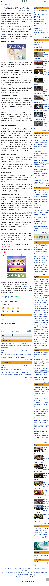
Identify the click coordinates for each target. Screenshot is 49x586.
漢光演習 (37, 283)
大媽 (35, 318)
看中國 (36, 306)
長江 (46, 287)
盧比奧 (39, 281)
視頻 (35, 445)
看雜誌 (22, 572)
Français (22, 577)
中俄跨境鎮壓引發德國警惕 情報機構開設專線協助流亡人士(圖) (41, 176)
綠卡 (40, 335)
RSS (29, 570)
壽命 (45, 345)
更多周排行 (46, 274)
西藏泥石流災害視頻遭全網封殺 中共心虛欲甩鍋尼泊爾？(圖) (41, 422)
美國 (42, 298)
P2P (34, 320)
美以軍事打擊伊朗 (38, 42)
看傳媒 (30, 572)
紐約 (23, 575)
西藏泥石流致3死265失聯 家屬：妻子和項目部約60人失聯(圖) (41, 438)
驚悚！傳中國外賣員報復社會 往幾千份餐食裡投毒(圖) (14, 343)
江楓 (35, 537)
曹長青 (46, 537)
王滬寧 (39, 300)
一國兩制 (41, 306)
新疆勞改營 (43, 329)
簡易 (43, 528)
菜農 (30, 19)
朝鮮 (39, 308)
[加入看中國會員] (16, 272)
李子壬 (38, 537)
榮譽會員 (17, 284)
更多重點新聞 (45, 130)
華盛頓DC (26, 575)
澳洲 (37, 337)
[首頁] (24, 2)
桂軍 (43, 337)
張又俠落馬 (36, 44)
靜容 (40, 535)
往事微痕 (41, 289)
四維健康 (42, 537)
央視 (42, 331)
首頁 (2, 4)
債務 (36, 310)
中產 (45, 314)
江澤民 (43, 300)
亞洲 (42, 555)
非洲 (45, 555)
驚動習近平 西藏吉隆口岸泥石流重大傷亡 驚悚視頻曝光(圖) (16, 354)
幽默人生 (38, 343)
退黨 (46, 291)
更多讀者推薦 (28, 377)
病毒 (42, 281)
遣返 (44, 333)
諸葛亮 (45, 341)
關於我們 (15, 568)
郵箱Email (36, 561)
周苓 (35, 533)
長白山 (41, 327)
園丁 (44, 533)
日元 (42, 312)
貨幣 (44, 310)
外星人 (42, 345)
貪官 (35, 304)
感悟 (45, 343)
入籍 (37, 335)
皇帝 (42, 341)
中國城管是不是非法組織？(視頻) (46, 501)
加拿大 (42, 308)
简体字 (18, 577)
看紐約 (26, 572)
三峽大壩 (38, 287)
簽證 (47, 333)
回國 (35, 335)
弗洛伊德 (41, 294)
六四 (43, 291)
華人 (45, 331)
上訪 (40, 323)
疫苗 (40, 318)
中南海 (36, 302)
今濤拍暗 (39, 528)
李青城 (43, 535)
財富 (42, 314)
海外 (45, 335)
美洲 (35, 555)
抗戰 (45, 337)
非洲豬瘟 (43, 318)
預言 (36, 345)
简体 (45, 1)
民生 (42, 335)
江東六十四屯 (44, 325)
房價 (37, 318)
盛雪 (46, 533)
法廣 (45, 306)
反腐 (42, 304)
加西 (33, 575)
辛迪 (35, 539)
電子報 (9, 568)
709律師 (37, 323)
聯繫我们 (37, 568)
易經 (35, 343)
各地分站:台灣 (18, 575)
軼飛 (41, 530)
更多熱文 (46, 382)
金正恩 (38, 296)
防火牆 (45, 320)
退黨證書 (38, 572)
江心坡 (35, 329)
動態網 (42, 572)
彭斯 (40, 298)
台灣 (37, 316)
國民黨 (41, 283)
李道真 (35, 530)
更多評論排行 (28, 360)
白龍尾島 (45, 327)
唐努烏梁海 (36, 327)
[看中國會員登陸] (16, 275)
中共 (47, 294)
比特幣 (36, 312)
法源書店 (18, 572)
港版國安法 (39, 291)
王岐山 (41, 296)
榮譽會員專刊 (38, 8)
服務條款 (21, 568)
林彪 (35, 341)
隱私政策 (27, 568)
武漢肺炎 (43, 279)
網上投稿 (44, 568)
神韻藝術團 (13, 572)
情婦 (37, 304)
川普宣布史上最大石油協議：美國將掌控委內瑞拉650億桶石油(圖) (41, 228)
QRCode (12, 296)
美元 (41, 310)
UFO (45, 294)
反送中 (45, 302)
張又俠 (44, 285)
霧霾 (37, 320)
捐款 (33, 568)
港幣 (45, 312)
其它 (41, 557)
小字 (30, 10)
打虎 (45, 304)
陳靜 (37, 533)
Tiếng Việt (27, 577)
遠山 (44, 530)
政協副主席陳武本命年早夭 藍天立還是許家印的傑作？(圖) (40, 416)
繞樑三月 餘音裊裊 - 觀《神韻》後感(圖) (11, 369)
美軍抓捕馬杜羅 (38, 47)
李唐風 (40, 533)
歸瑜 (38, 530)
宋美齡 (42, 339)
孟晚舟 (45, 296)
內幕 (40, 302)
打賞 (24, 10)
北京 (44, 316)
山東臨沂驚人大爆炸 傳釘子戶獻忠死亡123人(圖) (13, 357)
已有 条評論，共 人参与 (8, 323)
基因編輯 (40, 320)
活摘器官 (38, 325)
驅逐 (15, 107)
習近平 (40, 285)
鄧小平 (45, 339)
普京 (2, 27)
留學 (39, 333)
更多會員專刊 (45, 37)
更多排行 (46, 442)
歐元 (40, 312)
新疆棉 (43, 287)
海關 (42, 333)
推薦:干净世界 (5, 572)
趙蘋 (35, 535)
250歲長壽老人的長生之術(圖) (41, 210)
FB (37, 308)
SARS (38, 329)
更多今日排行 (45, 233)
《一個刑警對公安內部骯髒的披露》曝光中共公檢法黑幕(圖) (16, 374)
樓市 (37, 314)
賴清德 (35, 281)
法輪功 (43, 323)
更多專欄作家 (45, 541)
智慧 (42, 343)
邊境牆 (36, 298)
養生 (36, 347)
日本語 (31, 577)
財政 (40, 314)
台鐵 (45, 283)
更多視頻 (46, 523)
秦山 (37, 535)
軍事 (38, 557)
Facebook (21, 570)
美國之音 (5, 244)
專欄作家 (37, 526)
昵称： (3, 319)
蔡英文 (40, 316)
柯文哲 (36, 294)
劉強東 (47, 316)
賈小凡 (46, 528)
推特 (26, 570)
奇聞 (39, 345)
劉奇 (37, 341)
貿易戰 (36, 285)
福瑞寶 (33, 572)
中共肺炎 (36, 279)
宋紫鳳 (35, 528)
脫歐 (45, 308)
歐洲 (10, 4)
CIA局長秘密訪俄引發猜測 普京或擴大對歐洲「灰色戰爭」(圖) (41, 147)
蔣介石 (38, 339)
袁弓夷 (36, 289)
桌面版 (4, 568)
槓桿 (39, 310)
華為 (35, 296)
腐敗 (40, 304)
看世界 (6, 4)
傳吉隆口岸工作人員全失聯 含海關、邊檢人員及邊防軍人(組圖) (41, 201)
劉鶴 (36, 300)
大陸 (47, 318)
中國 (2, 34)
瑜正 (46, 535)
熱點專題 (37, 40)
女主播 (39, 331)
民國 (40, 337)
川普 (47, 279)
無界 (45, 572)
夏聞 (46, 530)
